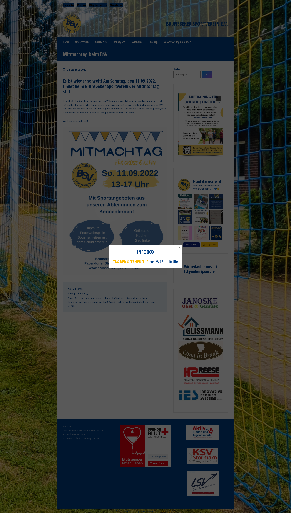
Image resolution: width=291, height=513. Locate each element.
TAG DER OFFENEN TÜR (131, 262)
